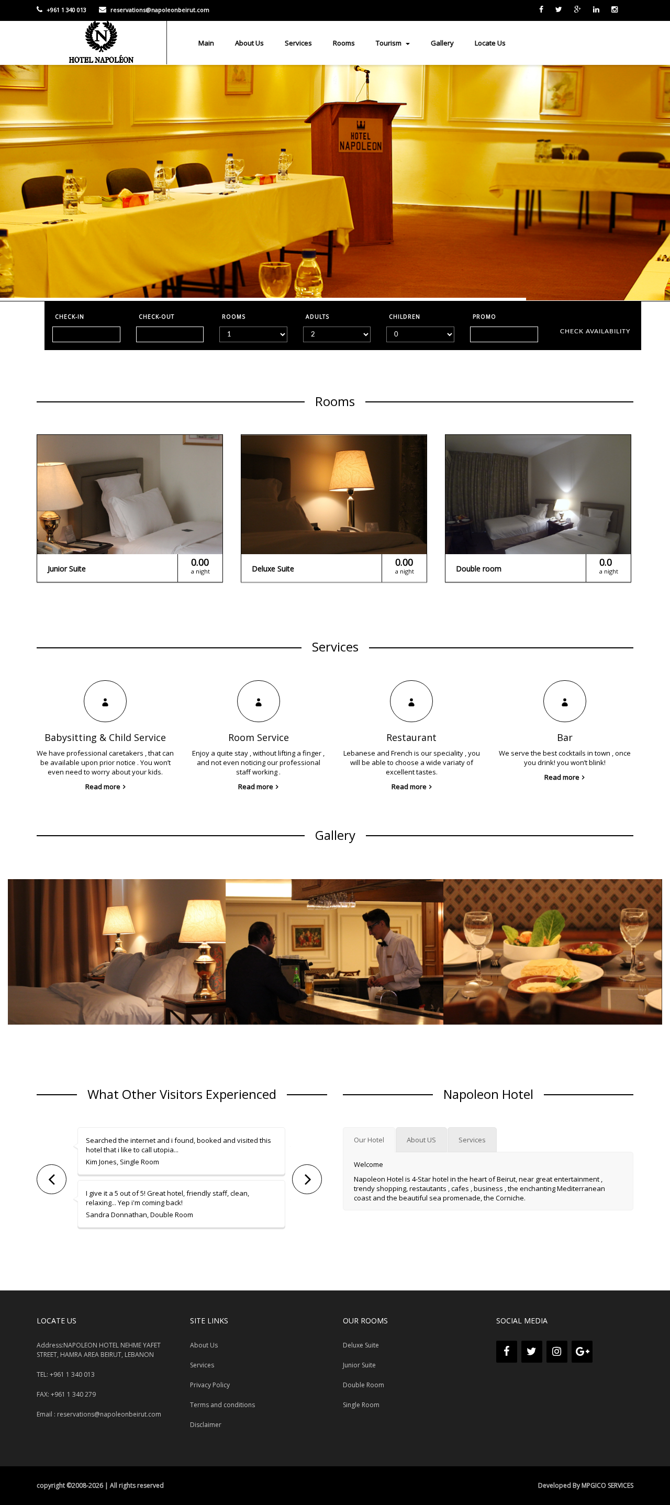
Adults (317, 316)
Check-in (69, 316)
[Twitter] (531, 1352)
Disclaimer (205, 1424)
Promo (484, 316)
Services (298, 43)
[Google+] (582, 1352)
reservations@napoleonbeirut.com (159, 10)
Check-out (156, 316)
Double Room (363, 1384)
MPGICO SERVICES (607, 1485)
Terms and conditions (222, 1404)
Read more (102, 786)
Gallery (442, 43)
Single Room (361, 1404)
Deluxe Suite (361, 1345)
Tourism (389, 43)
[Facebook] (506, 1352)
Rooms (344, 43)
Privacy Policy (210, 1384)
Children (404, 316)
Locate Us (490, 43)
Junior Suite (359, 1365)
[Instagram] (556, 1352)
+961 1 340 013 (65, 10)
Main (206, 43)
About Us (249, 43)
